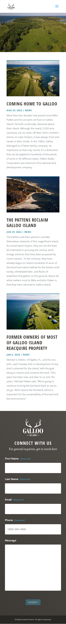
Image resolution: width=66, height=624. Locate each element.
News (28, 110)
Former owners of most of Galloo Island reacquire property (32, 342)
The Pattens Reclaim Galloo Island (27, 222)
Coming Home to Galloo (32, 104)
